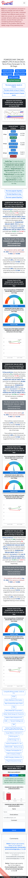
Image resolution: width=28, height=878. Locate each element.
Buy (22, 775)
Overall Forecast (8, 71)
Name (14, 809)
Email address (14, 814)
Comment (14, 820)
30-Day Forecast (20, 74)
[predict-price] (7, 3)
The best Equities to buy (13, 194)
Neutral (14, 775)
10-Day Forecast (7, 74)
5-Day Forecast (20, 71)
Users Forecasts (14, 77)
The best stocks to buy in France (14, 90)
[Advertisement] (14, 43)
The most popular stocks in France (13, 86)
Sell (6, 775)
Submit (14, 830)
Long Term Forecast (14, 80)
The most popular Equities (14, 191)
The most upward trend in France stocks (13, 94)
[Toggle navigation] (24, 2)
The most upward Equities (14, 197)
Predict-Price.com (21, 877)
